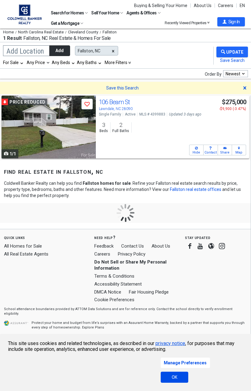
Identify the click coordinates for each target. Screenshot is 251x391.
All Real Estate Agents (26, 254)
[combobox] (13, 62)
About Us (203, 5)
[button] (231, 21)
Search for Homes (67, 12)
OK (174, 377)
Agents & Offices (141, 12)
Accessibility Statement (118, 284)
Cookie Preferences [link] (114, 299)
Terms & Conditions (114, 276)
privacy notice (170, 343)
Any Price (36, 62)
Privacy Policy (131, 254)
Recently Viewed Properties (186, 23)
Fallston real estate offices (195, 189)
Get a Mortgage (65, 23)
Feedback (104, 246)
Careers (225, 5)
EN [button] (242, 5)
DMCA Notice (107, 292)
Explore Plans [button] (93, 327)
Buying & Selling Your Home (160, 5)
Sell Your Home (105, 12)
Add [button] (59, 50)
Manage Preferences (185, 362)
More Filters (116, 62)
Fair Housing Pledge (149, 292)
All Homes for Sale (23, 246)
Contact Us (132, 246)
